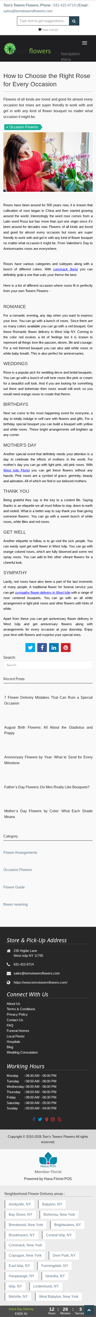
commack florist (65, 269)
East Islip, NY (19, 1266)
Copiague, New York (25, 1255)
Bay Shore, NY (20, 1214)
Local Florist (15, 1036)
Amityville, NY (20, 1204)
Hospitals (13, 1042)
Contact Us (15, 1020)
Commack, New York (25, 1245)
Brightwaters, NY (67, 1225)
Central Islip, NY (59, 1235)
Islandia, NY (55, 1276)
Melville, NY (18, 1296)
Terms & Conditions (21, 1009)
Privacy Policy (17, 1014)
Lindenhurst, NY (46, 1286)
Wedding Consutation (22, 1052)
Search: (9, 657)
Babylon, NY (52, 1204)
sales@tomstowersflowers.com (27, 11)
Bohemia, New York (59, 1214)
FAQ (10, 1025)
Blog (10, 1047)
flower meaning (15, 904)
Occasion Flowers (17, 870)
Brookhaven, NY (22, 1235)
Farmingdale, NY (54, 1266)
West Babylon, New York (58, 1296)
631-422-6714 (64, 5)
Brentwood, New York (26, 1225)
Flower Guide (14, 887)
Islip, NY (15, 1286)
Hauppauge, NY (21, 1276)
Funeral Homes (18, 1031)
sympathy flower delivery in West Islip (42, 592)
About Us (13, 1004)
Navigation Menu (70, 55)
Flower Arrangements (20, 852)
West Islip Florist (16, 470)
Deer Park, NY (64, 1255)
